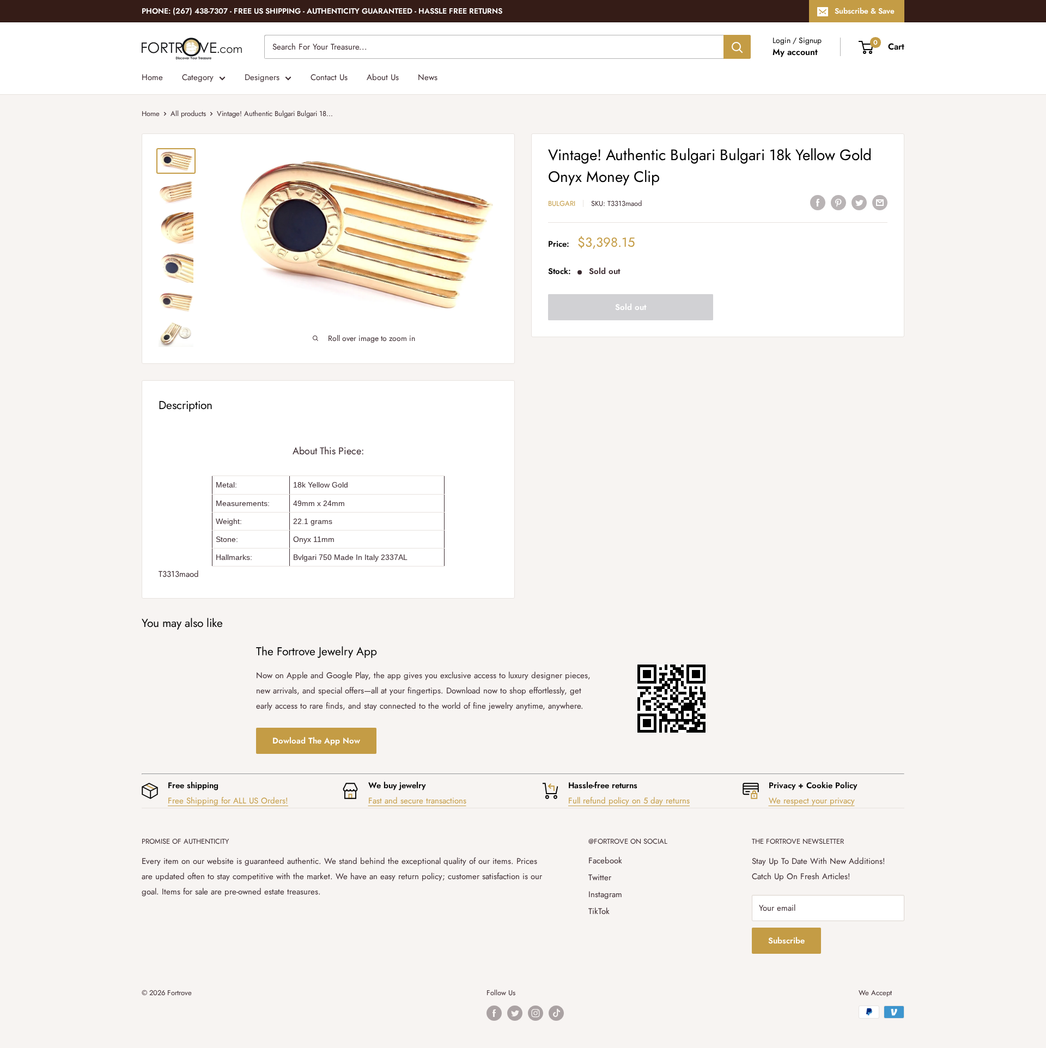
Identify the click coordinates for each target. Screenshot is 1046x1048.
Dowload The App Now (316, 741)
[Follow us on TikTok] (556, 1013)
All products (188, 113)
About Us (383, 77)
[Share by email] (879, 202)
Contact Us (329, 77)
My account (795, 52)
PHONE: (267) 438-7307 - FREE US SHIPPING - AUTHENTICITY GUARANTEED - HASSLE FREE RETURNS (322, 10)
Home (152, 77)
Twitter (599, 878)
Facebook (605, 861)
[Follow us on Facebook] (494, 1013)
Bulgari (561, 203)
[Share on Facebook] (817, 202)
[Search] (737, 47)
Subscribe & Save (865, 10)
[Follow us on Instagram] (535, 1013)
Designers (262, 77)
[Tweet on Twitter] (859, 202)
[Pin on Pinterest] (838, 202)
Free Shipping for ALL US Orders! (228, 801)
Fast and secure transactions (417, 801)
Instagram (605, 894)
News (427, 77)
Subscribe (786, 941)
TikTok (599, 911)
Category (198, 77)
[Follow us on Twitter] (514, 1013)
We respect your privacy (812, 801)
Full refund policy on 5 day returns (629, 801)
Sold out (630, 307)
